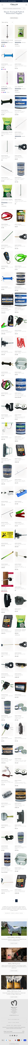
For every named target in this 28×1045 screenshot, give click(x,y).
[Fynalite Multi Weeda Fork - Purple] (3, 92)
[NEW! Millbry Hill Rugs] (14, 928)
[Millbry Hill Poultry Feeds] (14, 982)
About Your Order (13, 1022)
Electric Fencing (14, 17)
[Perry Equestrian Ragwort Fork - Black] (1, 46)
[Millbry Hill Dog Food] (14, 955)
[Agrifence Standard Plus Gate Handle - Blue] (1, 69)
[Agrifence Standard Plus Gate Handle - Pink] (3, 69)
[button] (7, 42)
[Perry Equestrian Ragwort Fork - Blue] (3, 46)
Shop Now (14, 943)
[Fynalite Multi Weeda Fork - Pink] (1, 92)
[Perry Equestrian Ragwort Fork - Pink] (5, 46)
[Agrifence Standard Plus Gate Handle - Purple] (5, 69)
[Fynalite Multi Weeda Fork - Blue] (5, 92)
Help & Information (13, 1019)
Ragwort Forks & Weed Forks (14, 913)
